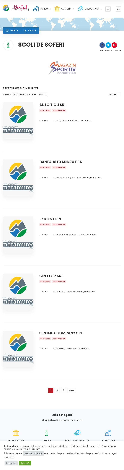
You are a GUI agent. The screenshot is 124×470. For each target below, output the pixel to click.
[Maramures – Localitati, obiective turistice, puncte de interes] (12, 8)
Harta (14, 30)
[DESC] (119, 94)
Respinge (11, 463)
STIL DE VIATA (92, 8)
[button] (118, 9)
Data (41, 94)
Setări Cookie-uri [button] (33, 453)
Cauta (32, 30)
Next (71, 390)
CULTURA (66, 8)
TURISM (44, 8)
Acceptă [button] (25, 463)
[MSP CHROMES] (62, 68)
